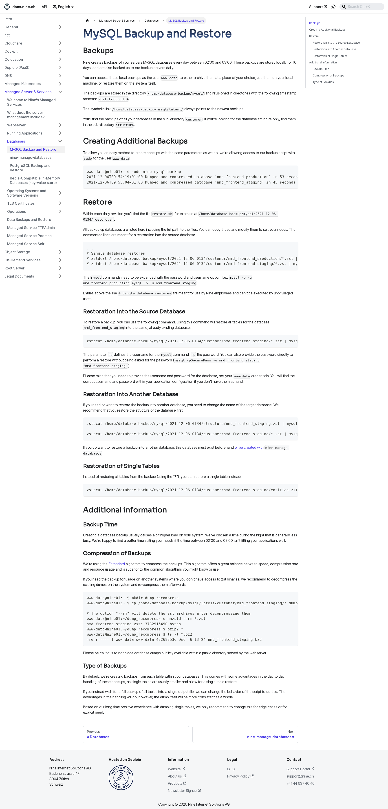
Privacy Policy (238, 776)
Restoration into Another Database (334, 49)
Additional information (323, 62)
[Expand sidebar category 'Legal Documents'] (60, 276)
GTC (231, 769)
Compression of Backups (328, 75)
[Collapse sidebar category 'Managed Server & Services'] (60, 91)
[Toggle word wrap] (281, 247)
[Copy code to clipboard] (291, 171)
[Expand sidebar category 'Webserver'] (60, 125)
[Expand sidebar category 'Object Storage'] (60, 251)
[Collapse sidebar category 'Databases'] (60, 141)
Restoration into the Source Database (336, 42)
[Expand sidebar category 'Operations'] (60, 211)
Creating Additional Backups (327, 29)
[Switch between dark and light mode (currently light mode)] (333, 6)
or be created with (249, 447)
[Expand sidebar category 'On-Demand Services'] (60, 260)
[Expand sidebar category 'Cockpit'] (60, 51)
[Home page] (87, 20)
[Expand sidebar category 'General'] (60, 27)
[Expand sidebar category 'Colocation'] (60, 59)
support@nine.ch (300, 776)
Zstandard (116, 564)
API (44, 6)
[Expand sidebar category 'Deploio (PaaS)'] (60, 67)
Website (174, 769)
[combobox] (362, 6)
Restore (314, 36)
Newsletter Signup (182, 790)
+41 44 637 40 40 (301, 783)
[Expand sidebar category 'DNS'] (60, 75)
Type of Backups (323, 82)
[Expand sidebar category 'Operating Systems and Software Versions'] (60, 193)
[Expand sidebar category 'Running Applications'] (60, 133)
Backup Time (321, 69)
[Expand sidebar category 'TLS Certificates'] (60, 203)
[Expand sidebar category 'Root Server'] (60, 268)
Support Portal (298, 769)
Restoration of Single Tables (330, 56)
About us (175, 776)
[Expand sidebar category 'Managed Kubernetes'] (60, 83)
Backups (314, 23)
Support (316, 6)
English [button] (64, 6)
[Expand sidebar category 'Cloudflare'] (60, 43)
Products (175, 783)
